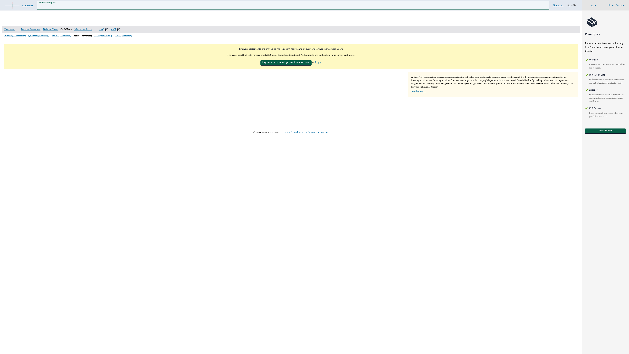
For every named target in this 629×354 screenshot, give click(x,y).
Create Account (616, 5)
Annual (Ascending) (83, 35)
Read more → (418, 91)
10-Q (101, 29)
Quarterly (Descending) (15, 35)
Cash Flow (66, 29)
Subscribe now (605, 131)
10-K (113, 29)
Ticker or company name (47, 2)
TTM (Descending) (103, 35)
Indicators (310, 132)
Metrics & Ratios (83, 29)
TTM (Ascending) (123, 35)
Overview (9, 29)
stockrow (27, 5)
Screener (558, 5)
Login (318, 62)
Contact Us (323, 132)
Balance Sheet (50, 29)
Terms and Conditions (292, 132)
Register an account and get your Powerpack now (286, 62)
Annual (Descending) (61, 35)
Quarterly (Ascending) (38, 35)
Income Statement (30, 29)
